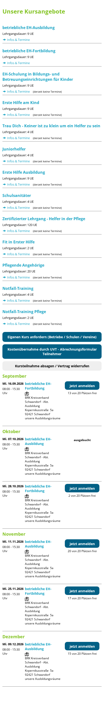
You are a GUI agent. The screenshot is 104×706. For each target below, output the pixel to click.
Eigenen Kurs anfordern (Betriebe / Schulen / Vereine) (52, 337)
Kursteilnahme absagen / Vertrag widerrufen (52, 366)
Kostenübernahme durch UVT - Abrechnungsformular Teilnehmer (52, 351)
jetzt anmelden (82, 385)
